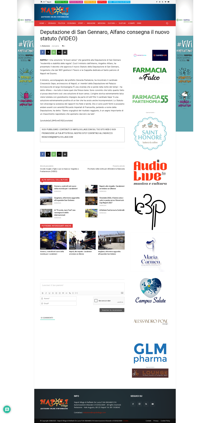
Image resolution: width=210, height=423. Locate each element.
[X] (162, 1)
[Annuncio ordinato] (56, 293)
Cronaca (43, 248)
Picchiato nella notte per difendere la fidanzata (106, 169)
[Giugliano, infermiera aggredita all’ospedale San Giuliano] (46, 201)
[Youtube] (168, 1)
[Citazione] (63, 293)
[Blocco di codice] (66, 293)
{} (73, 293)
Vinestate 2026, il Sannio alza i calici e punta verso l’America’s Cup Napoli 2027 (111, 200)
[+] (76, 293)
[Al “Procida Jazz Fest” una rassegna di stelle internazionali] (46, 213)
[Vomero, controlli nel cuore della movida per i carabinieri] (46, 189)
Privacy (155, 421)
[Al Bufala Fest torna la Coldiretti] (91, 213)
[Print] (64, 52)
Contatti (148, 421)
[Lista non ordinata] (59, 293)
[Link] (70, 293)
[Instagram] (159, 1)
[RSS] (146, 404)
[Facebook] (156, 1)
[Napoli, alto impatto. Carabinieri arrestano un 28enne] (91, 189)
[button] (167, 23)
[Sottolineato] (49, 293)
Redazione (46, 46)
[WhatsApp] (53, 52)
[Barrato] (53, 293)
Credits (125, 421)
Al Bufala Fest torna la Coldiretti (111, 210)
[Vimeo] (165, 1)
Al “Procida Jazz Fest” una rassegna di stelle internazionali (64, 212)
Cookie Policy (165, 421)
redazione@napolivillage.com (94, 412)
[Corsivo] (46, 293)
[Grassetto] (42, 293)
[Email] (59, 52)
